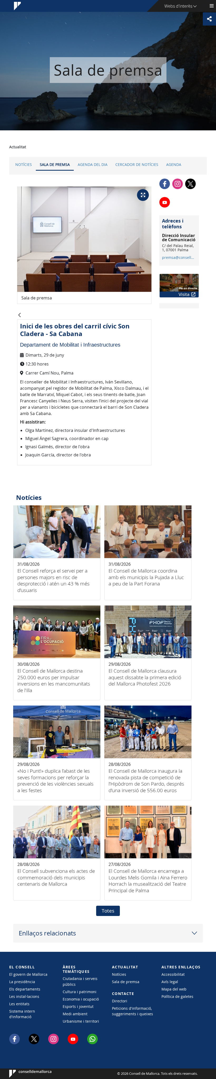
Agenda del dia (92, 164)
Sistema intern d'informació (22, 1014)
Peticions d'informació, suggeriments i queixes (132, 1011)
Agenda (173, 164)
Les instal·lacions (24, 996)
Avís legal (169, 981)
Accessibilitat (173, 974)
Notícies (23, 164)
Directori (119, 1000)
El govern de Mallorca (28, 974)
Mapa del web (173, 989)
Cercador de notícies (136, 164)
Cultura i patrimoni (79, 991)
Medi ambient (75, 1013)
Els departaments (24, 989)
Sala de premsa (55, 164)
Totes (108, 910)
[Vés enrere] (19, 315)
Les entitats (19, 1003)
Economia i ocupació (81, 999)
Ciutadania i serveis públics (80, 981)
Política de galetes (177, 996)
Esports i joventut (78, 1006)
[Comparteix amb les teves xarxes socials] (209, 19)
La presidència (22, 981)
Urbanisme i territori (81, 1021)
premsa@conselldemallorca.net (179, 257)
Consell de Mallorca (25, 1074)
